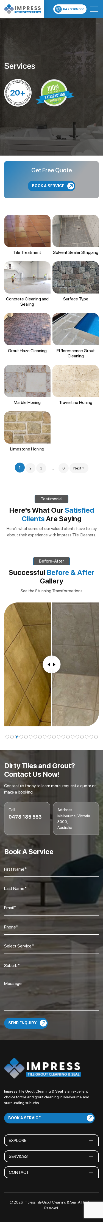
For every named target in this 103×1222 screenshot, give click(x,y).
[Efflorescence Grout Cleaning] (75, 329)
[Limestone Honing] (27, 427)
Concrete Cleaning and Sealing (27, 301)
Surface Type (75, 299)
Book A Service (48, 185)
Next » (79, 468)
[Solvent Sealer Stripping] (75, 231)
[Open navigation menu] (94, 9)
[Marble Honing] (27, 381)
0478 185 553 (73, 9)
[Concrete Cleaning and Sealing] (27, 277)
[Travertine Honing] (75, 381)
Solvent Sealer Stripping (75, 252)
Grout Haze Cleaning (27, 350)
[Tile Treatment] (27, 231)
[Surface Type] (75, 277)
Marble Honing (27, 402)
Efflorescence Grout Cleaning (76, 353)
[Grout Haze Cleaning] (27, 329)
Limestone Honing (27, 449)
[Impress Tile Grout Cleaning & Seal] (22, 8)
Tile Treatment (27, 252)
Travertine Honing (75, 402)
